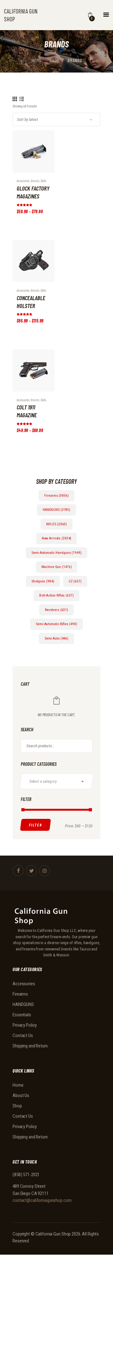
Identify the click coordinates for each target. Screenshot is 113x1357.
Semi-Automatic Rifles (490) (56, 624)
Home (36, 60)
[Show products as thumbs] (15, 98)
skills (43, 181)
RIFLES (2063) (56, 524)
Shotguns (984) (42, 581)
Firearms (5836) (56, 495)
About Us (21, 1095)
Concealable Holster (31, 301)
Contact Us (23, 1035)
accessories (23, 181)
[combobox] (56, 781)
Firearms (20, 994)
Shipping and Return (30, 1046)
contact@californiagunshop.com (42, 1200)
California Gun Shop (53, 1234)
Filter (35, 825)
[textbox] (59, 781)
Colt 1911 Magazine (27, 411)
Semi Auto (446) (56, 638)
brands (35, 181)
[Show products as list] (21, 98)
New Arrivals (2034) (57, 538)
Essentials (22, 1015)
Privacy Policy (25, 1025)
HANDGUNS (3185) (56, 509)
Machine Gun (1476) (56, 567)
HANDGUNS (23, 1004)
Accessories (24, 984)
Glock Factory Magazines (33, 192)
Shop (54, 60)
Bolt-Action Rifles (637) (56, 595)
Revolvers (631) (56, 610)
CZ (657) (75, 581)
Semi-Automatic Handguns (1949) (56, 552)
